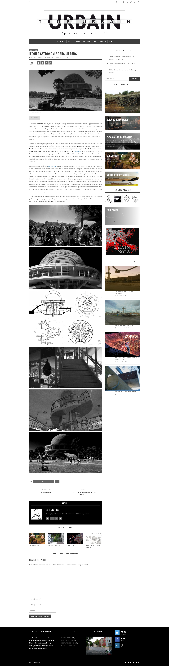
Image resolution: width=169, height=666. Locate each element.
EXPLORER (110, 146)
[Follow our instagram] (117, 645)
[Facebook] (116, 2)
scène (57, 482)
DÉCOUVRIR (111, 165)
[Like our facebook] (117, 639)
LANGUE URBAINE (67, 640)
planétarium (52, 166)
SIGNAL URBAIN (33, 50)
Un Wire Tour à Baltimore (99, 653)
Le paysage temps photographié (124, 325)
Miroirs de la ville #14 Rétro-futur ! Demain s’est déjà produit (127, 358)
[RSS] (134, 2)
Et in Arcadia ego (34, 546)
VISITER (110, 127)
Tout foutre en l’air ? (73, 546)
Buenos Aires (45, 482)
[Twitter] (131, 2)
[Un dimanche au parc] (65, 90)
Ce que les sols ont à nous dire (123, 111)
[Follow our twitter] (117, 632)
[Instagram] (123, 2)
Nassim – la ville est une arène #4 (93, 546)
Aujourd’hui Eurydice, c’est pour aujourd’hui (124, 292)
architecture (37, 482)
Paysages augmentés (54, 546)
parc (52, 482)
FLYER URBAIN (66, 638)
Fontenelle (77, 151)
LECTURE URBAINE (68, 643)
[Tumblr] (127, 2)
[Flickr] (120, 2)
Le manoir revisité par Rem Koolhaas (125, 391)
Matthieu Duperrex (36, 57)
